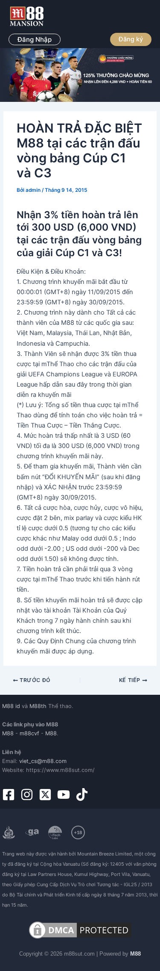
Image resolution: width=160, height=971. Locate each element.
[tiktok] (84, 794)
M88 (8, 733)
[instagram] (28, 794)
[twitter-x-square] (47, 794)
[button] (35, 39)
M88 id (11, 706)
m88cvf (29, 733)
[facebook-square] (10, 794)
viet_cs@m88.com (43, 761)
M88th (38, 706)
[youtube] (65, 794)
